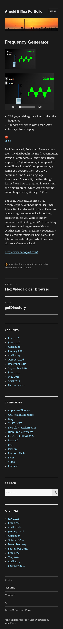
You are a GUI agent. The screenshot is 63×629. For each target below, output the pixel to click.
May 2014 (13, 376)
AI (6, 602)
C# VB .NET (15, 423)
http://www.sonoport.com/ (21, 252)
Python (12, 449)
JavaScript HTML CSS (21, 436)
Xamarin (13, 466)
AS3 (22, 267)
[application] (29, 91)
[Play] (8, 106)
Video (11, 461)
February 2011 (16, 385)
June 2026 (14, 342)
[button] (29, 91)
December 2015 (17, 363)
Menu (53, 11)
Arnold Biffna (15, 264)
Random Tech (16, 453)
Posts (8, 580)
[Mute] (44, 106)
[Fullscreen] (49, 106)
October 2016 (16, 359)
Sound (27, 267)
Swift (11, 457)
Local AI (13, 440)
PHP (10, 444)
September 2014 (18, 368)
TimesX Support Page (18, 610)
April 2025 (14, 355)
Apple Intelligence (19, 410)
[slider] (27, 107)
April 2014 (14, 381)
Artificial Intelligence (21, 414)
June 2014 (14, 372)
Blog (10, 419)
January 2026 (16, 351)
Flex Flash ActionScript (22, 427)
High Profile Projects (20, 431)
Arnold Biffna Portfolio (23, 11)
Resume (10, 587)
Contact (10, 595)
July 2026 (13, 338)
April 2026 (14, 346)
